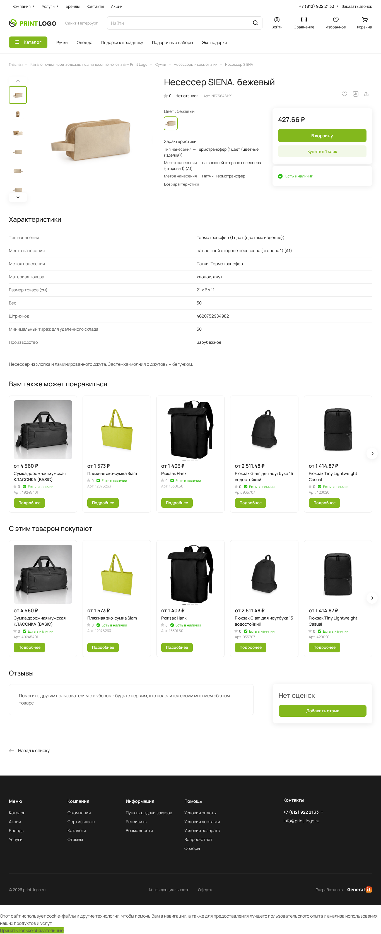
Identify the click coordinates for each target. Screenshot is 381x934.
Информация (140, 801)
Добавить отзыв (322, 711)
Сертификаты (81, 822)
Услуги (16, 839)
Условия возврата (202, 830)
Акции (15, 822)
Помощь (193, 801)
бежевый (170, 123)
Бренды (16, 830)
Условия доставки (202, 822)
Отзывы (75, 839)
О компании (79, 813)
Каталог (17, 813)
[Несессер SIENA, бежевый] (91, 139)
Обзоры (192, 848)
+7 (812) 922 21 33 (316, 6)
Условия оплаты (200, 813)
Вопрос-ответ (198, 839)
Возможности (139, 830)
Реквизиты (136, 822)
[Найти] (255, 23)
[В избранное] (344, 94)
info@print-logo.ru (301, 821)
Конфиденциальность (169, 889)
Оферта (205, 889)
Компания (78, 801)
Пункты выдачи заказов (149, 813)
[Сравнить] (355, 94)
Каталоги (76, 830)
